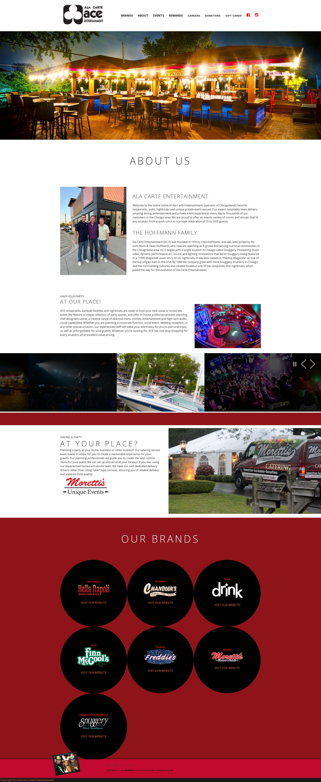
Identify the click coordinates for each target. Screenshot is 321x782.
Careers (194, 15)
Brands (127, 15)
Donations (213, 15)
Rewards (176, 15)
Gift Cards (234, 15)
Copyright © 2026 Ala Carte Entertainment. (27, 780)
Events (158, 15)
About (143, 15)
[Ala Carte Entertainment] (83, 15)
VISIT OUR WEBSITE (93, 602)
